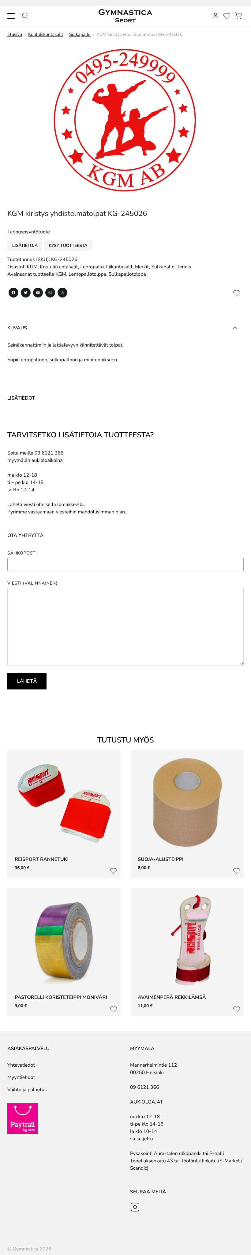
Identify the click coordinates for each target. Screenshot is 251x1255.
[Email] (38, 294)
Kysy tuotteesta (68, 245)
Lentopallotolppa (87, 274)
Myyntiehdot (21, 1077)
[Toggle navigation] (11, 16)
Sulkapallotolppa (127, 274)
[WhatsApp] (50, 294)
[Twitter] (26, 294)
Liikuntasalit (119, 266)
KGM (32, 266)
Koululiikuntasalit (45, 35)
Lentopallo (91, 266)
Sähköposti (22, 553)
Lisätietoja (25, 245)
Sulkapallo (80, 35)
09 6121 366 (49, 453)
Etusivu (14, 35)
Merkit (142, 266)
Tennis (184, 266)
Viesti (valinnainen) (32, 583)
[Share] (62, 294)
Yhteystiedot (21, 1065)
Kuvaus (17, 327)
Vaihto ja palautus (27, 1089)
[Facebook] (13, 294)
